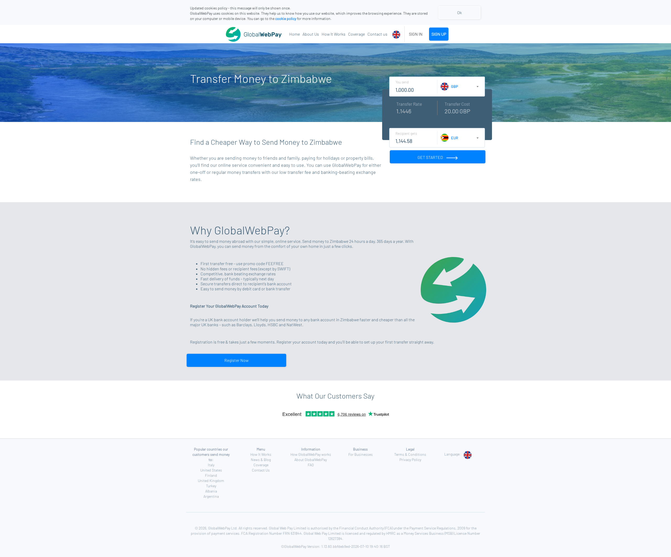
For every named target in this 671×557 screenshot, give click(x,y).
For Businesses (360, 454)
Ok (459, 12)
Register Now (236, 360)
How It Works (333, 33)
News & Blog (261, 459)
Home (294, 33)
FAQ (311, 465)
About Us (310, 33)
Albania (211, 491)
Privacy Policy (410, 459)
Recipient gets (406, 133)
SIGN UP (438, 33)
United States (211, 470)
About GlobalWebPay (310, 459)
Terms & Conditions (410, 454)
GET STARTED (431, 157)
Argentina (211, 496)
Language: (452, 454)
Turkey (211, 486)
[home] (241, 34)
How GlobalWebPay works (310, 454)
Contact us (377, 33)
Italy (211, 465)
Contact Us (261, 470)
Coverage (356, 33)
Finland (211, 475)
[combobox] (397, 34)
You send (402, 82)
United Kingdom (211, 480)
